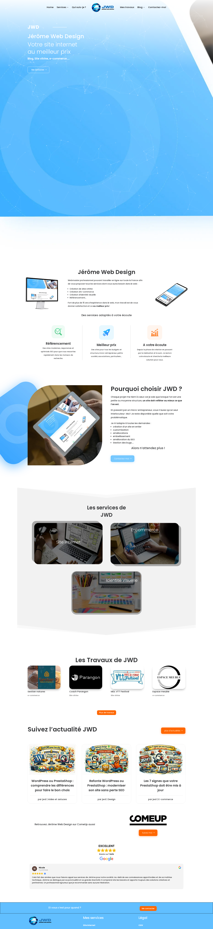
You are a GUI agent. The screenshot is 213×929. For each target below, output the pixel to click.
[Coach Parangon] (85, 677)
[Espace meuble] (168, 677)
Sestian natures (36, 691)
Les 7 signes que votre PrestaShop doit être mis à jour (160, 785)
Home (50, 7)
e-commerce (34, 695)
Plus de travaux (106, 712)
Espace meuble (160, 691)
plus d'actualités (172, 730)
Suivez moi (147, 832)
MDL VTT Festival (120, 691)
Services (61, 7)
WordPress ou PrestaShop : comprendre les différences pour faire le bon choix (52, 785)
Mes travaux (127, 7)
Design (111, 799)
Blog (139, 7)
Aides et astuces (57, 799)
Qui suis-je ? (79, 7)
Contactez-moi (157, 7)
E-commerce (165, 799)
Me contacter (37, 69)
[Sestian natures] (44, 677)
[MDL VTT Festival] (127, 677)
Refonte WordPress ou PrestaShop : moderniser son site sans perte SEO (106, 785)
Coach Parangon (78, 691)
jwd (44, 799)
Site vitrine (73, 695)
